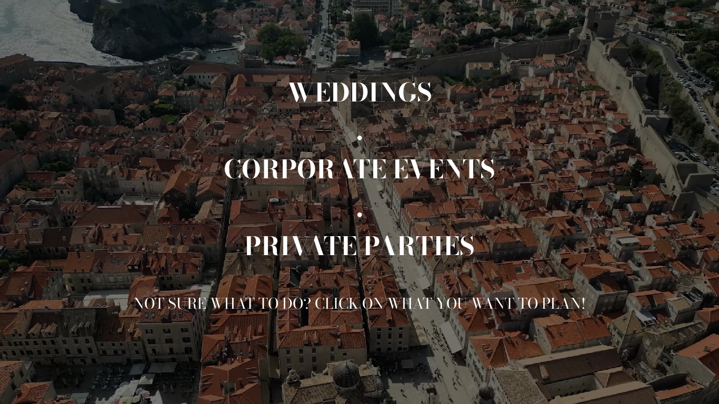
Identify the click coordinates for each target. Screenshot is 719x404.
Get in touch (642, 385)
